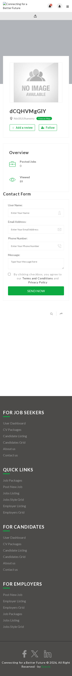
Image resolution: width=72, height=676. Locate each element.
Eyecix (46, 666)
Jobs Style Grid (13, 499)
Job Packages (12, 480)
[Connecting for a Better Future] (19, 6)
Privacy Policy (37, 282)
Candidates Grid (14, 442)
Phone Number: (18, 238)
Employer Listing (14, 506)
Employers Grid (13, 512)
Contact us (10, 455)
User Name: (15, 205)
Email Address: (17, 221)
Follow (50, 127)
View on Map (44, 118)
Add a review (24, 127)
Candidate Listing (15, 436)
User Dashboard (14, 423)
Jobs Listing (11, 493)
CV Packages (12, 429)
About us (9, 449)
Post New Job (12, 487)
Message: (14, 255)
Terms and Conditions (37, 278)
